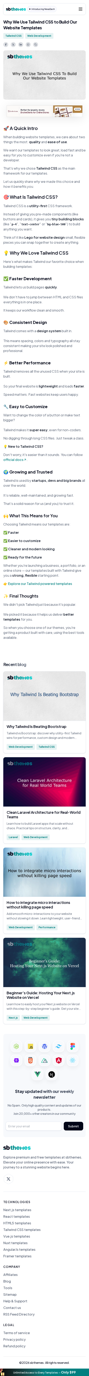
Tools (7, 1288)
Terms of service (16, 1333)
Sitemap (10, 1294)
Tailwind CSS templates (22, 1230)
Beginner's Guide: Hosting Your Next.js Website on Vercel (41, 995)
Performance (46, 927)
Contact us (12, 1308)
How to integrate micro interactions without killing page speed (38, 904)
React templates (16, 1216)
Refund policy (14, 1346)
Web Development (39, 35)
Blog (7, 1281)
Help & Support (15, 1301)
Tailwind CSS (13, 35)
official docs (13, 459)
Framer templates (17, 1256)
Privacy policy (14, 1339)
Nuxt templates (15, 1243)
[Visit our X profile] (8, 1179)
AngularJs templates (19, 1249)
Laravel (13, 837)
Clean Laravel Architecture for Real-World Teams (44, 814)
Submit (73, 1126)
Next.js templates (17, 1210)
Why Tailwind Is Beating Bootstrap (36, 726)
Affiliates (10, 1275)
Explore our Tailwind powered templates (40, 583)
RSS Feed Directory (19, 1314)
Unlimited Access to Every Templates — (44, 1372)
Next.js (13, 1017)
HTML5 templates (17, 1223)
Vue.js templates (16, 1236)
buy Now (77, 109)
